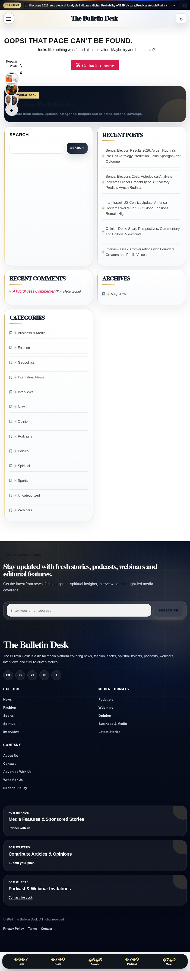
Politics (23, 451)
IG (20, 675)
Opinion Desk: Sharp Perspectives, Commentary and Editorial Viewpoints (143, 231)
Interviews (25, 392)
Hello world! (72, 291)
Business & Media (31, 333)
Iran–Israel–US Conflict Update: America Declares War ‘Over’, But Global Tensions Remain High (137, 208)
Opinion (23, 421)
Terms (32, 928)
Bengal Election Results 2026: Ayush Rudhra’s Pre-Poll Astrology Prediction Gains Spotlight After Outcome (143, 155)
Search (19, 134)
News (22, 407)
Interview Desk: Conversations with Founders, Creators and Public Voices (140, 252)
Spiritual (24, 466)
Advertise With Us (17, 771)
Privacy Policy (13, 928)
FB (8, 675)
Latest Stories (109, 732)
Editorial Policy (15, 788)
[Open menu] (8, 18)
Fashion (24, 348)
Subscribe (168, 610)
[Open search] (181, 18)
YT (32, 675)
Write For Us (13, 780)
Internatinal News (31, 377)
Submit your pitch (22, 863)
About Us (10, 755)
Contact (9, 763)
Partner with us (19, 828)
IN (44, 675)
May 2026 (118, 294)
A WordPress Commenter (33, 291)
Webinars (25, 510)
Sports (23, 481)
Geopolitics (26, 362)
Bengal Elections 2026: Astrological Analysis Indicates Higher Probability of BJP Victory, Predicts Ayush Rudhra (139, 181)
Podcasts (25, 436)
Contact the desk (20, 897)
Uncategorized (29, 495)
